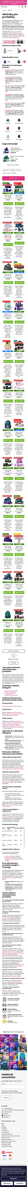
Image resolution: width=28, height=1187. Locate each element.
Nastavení (13, 1178)
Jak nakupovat (5, 1132)
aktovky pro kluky (15, 31)
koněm (4, 722)
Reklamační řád (5, 1137)
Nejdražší (19, 170)
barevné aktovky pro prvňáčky (10, 715)
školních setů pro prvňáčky (14, 976)
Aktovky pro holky (6, 706)
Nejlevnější (12, 170)
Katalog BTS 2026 (5, 1144)
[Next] (25, 51)
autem (12, 724)
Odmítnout (7, 1183)
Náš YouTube (7, 1115)
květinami (14, 722)
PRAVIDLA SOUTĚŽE (6, 1143)
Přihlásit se (7, 1097)
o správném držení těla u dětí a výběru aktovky (12, 805)
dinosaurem (5, 725)
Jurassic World (20, 727)
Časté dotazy (5, 1130)
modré (12, 712)
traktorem (11, 725)
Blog (2, 1123)
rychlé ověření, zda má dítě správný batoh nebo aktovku (13, 768)
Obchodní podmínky (6, 1134)
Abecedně (13, 173)
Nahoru (14, 663)
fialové (8, 714)
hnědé (21, 714)
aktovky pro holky (17, 33)
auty (13, 951)
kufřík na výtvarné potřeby (12, 859)
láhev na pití (8, 857)
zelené (12, 714)
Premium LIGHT (6, 780)
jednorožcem (18, 721)
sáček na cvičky (9, 856)
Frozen (8, 727)
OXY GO (21, 780)
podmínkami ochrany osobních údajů (11, 1093)
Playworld (12, 727)
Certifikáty (4, 1129)
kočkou (19, 722)
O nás (3, 1125)
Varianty (7, 244)
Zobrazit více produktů (13, 165)
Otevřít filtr (12, 178)
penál (17, 815)
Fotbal (23, 61)
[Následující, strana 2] (13, 655)
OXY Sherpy (5, 782)
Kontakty (3, 1127)
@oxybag (6, 1117)
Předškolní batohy (9, 694)
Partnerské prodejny (6, 1146)
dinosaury (4, 953)
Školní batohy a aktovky (11, 691)
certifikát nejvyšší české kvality (11, 37)
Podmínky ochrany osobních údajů (10, 1136)
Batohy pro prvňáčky (10, 692)
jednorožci (21, 953)
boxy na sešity (11, 815)
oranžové (16, 714)
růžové (4, 714)
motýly (9, 954)
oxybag (6, 1113)
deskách (14, 991)
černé (16, 712)
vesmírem (17, 725)
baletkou (4, 724)
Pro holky (10, 51)
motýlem (8, 722)
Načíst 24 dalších (13, 651)
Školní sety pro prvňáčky (11, 695)
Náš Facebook (7, 1112)
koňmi (3, 954)
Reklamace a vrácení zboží (8, 1141)
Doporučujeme (6, 170)
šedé (19, 712)
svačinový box (6, 992)
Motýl (9, 61)
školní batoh (21, 964)
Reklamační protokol (6, 1139)
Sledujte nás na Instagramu (15, 1032)
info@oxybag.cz (8, 1108)
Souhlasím (20, 1183)
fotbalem (17, 724)
